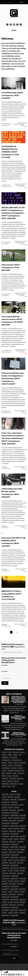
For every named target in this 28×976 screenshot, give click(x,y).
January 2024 (20, 820)
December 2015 (5, 907)
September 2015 (14, 910)
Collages (10, 754)
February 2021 (12, 852)
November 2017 (14, 886)
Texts (13, 786)
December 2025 (21, 799)
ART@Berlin (4, 467)
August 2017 (22, 889)
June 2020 (10, 860)
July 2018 (4, 881)
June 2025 (4, 807)
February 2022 (12, 841)
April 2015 (22, 912)
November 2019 (14, 865)
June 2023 (10, 828)
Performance (22, 186)
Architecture (16, 752)
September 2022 (14, 836)
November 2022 (14, 833)
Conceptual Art (13, 757)
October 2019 (5, 868)
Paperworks (15, 776)
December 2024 (5, 812)
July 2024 (4, 818)
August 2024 (22, 815)
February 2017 (12, 894)
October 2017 (5, 889)
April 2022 (22, 839)
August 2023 (22, 826)
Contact (3, 2)
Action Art (4, 752)
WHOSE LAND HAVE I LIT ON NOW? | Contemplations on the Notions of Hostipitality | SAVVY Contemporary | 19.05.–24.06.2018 (13, 212)
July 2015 (4, 912)
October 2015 (5, 910)
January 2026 (13, 799)
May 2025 (10, 807)
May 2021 (16, 849)
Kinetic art (20, 768)
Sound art (21, 783)
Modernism (17, 770)
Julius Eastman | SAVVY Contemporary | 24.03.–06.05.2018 (10, 267)
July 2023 (4, 828)
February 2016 (12, 904)
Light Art (4, 770)
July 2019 (4, 870)
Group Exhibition (21, 124)
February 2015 (5, 915)
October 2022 (5, 836)
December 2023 (5, 823)
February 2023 (12, 831)
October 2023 (5, 826)
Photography (12, 778)
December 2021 (5, 844)
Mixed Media (11, 770)
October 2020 (5, 857)
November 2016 (14, 897)
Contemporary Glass (17, 760)
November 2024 (14, 812)
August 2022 (22, 836)
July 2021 (4, 849)
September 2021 (14, 847)
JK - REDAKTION (5, 185)
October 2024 (5, 815)
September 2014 (14, 915)
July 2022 (4, 839)
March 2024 (5, 820)
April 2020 (22, 860)
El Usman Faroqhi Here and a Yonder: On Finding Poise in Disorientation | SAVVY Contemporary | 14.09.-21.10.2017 (12, 378)
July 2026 (12, 794)
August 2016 (22, 899)
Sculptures (9, 781)
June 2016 (10, 902)
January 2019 (20, 873)
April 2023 (22, 828)
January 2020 (20, 862)
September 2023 (14, 826)
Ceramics (4, 754)
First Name (4, 665)
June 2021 (10, 849)
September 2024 (14, 815)
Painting (4, 776)
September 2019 (14, 868)
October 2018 (5, 878)
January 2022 (20, 841)
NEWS (3, 773)
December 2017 (5, 886)
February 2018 (12, 883)
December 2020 (5, 854)
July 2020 (4, 860)
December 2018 (5, 876)
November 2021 (14, 844)
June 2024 (10, 818)
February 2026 (5, 799)
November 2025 (5, 802)
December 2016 (5, 897)
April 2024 (22, 818)
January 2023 (20, 831)
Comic (20, 754)
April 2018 (22, 881)
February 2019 (12, 873)
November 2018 (14, 876)
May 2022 (16, 839)
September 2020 (14, 857)
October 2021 (5, 847)
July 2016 (4, 902)
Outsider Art (20, 773)
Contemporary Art (20, 122)
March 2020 (5, 862)
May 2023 (16, 828)
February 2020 (12, 862)
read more (3, 119)
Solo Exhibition (5, 783)
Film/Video (15, 124)
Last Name (4, 671)
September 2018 (14, 878)
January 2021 (20, 852)
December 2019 (5, 865)
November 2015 (14, 907)
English (23, 2)
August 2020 (22, 857)
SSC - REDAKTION (6, 124)
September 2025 (6, 804)
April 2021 (22, 849)
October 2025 (14, 802)
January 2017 (20, 894)
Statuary (4, 786)
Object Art (8, 773)
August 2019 (22, 868)
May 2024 (16, 818)
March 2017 (5, 894)
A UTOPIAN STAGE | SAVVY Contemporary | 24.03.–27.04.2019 (12, 95)
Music (23, 770)
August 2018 (22, 878)
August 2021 (22, 847)
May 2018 (16, 881)
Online (14, 773)
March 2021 (5, 852)
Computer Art (5, 757)
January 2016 (20, 904)
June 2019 (10, 870)
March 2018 (5, 883)
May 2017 (16, 891)
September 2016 (14, 899)
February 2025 (12, 810)
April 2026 (10, 797)
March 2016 (5, 904)
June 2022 (10, 839)
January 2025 (20, 810)
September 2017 (14, 889)
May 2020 (16, 860)
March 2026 (17, 797)
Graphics (10, 765)
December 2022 (5, 833)
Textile (9, 786)
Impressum (10, 2)
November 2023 (14, 823)
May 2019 (16, 870)
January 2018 (20, 883)
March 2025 (5, 810)
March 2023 (5, 831)
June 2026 (17, 794)
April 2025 (16, 807)
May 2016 (16, 902)
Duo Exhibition (22, 762)
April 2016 (22, 902)
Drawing (10, 762)
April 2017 (22, 891)
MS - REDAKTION (5, 411)
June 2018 (10, 881)
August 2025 (14, 804)
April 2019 (22, 870)
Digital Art (4, 762)
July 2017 (4, 891)
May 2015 (16, 912)
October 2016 (5, 899)
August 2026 (5, 794)
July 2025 (21, 804)
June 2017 (10, 891)
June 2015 (10, 912)
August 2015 (22, 910)
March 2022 (5, 841)
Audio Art (22, 752)
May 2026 (4, 797)
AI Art (9, 752)
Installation (22, 125)
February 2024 (12, 820)
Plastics (4, 781)
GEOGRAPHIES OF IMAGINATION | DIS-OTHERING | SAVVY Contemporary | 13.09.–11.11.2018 (10, 151)
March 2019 (5, 873)
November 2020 (14, 854)
